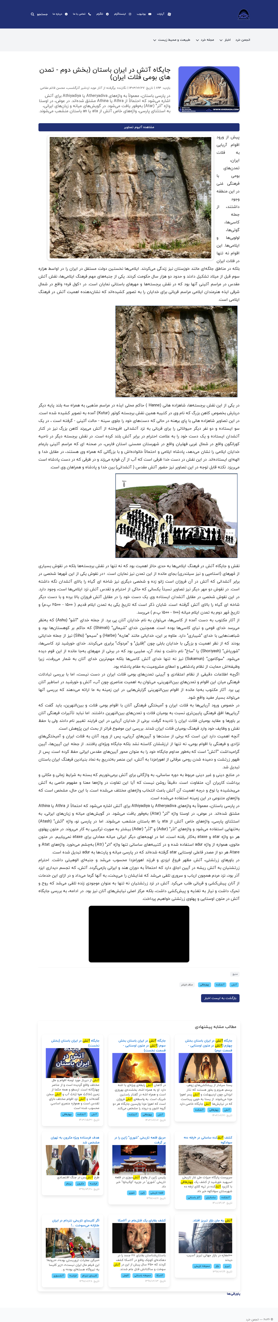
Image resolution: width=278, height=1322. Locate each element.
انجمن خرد (242, 40)
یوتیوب (141, 14)
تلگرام (99, 14)
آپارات (160, 14)
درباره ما (57, 14)
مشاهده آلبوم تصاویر (139, 127)
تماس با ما (79, 14)
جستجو (42, 14)
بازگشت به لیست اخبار (220, 998)
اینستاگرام (120, 14)
